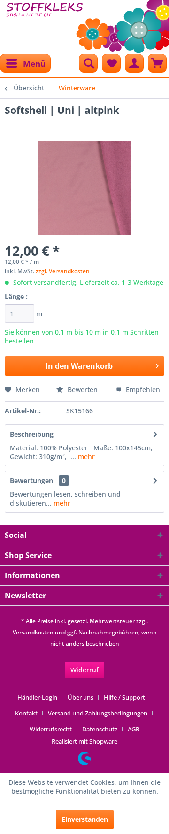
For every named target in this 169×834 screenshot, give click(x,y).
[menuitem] (25, 63)
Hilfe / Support (124, 697)
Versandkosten (33, 632)
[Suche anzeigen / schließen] (88, 63)
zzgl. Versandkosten (63, 271)
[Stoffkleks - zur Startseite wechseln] (44, 23)
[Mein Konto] (134, 63)
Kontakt (26, 713)
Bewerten (83, 389)
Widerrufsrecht (51, 729)
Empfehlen (142, 389)
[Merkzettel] (111, 63)
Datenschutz (99, 729)
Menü (34, 63)
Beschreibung (32, 434)
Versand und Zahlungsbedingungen (97, 713)
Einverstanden (84, 819)
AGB (133, 729)
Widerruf (84, 669)
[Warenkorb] (157, 63)
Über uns (80, 697)
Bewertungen (31, 480)
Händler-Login (37, 697)
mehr (85, 456)
